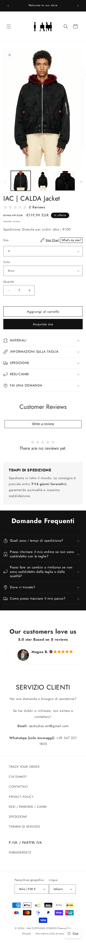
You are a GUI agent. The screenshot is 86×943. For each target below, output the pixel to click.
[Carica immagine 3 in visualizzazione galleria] (65, 181)
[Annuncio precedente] (8, 6)
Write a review (43, 424)
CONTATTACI (18, 786)
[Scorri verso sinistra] (5, 182)
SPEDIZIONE (18, 816)
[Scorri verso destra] (81, 182)
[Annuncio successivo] (78, 6)
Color (6, 262)
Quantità (8, 282)
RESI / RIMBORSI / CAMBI (28, 806)
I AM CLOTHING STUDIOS (41, 928)
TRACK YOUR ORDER (24, 766)
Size (42, 240)
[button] (9, 26)
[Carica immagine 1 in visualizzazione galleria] (21, 181)
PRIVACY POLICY (21, 796)
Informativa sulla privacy (49, 933)
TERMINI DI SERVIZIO (24, 826)
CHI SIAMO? (18, 776)
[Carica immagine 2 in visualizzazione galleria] (43, 181)
